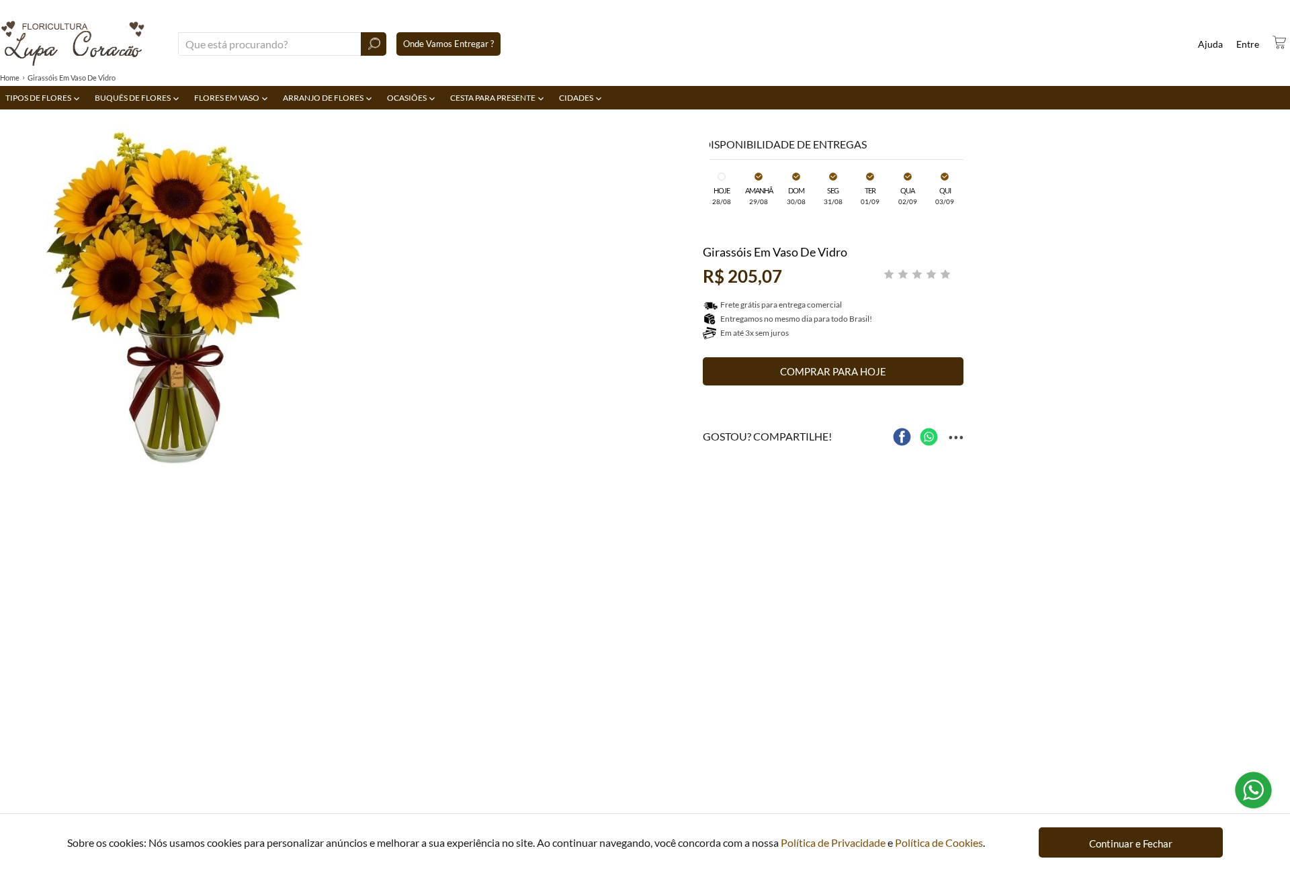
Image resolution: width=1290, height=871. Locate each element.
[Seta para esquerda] (13, 301)
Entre (1247, 44)
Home (9, 77)
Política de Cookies (939, 842)
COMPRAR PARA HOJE (833, 371)
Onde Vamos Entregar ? (448, 43)
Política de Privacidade (833, 842)
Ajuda (1210, 44)
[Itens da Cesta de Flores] (1279, 42)
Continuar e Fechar (1130, 843)
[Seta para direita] (696, 301)
